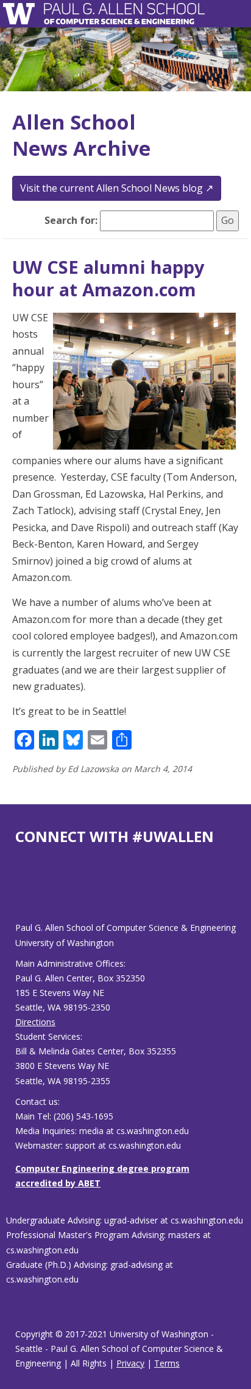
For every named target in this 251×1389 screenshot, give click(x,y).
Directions (35, 1022)
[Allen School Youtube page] (24, 893)
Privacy (130, 1363)
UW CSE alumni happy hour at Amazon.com (108, 278)
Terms (167, 1363)
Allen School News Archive (81, 135)
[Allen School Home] (22, 13)
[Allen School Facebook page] (18, 893)
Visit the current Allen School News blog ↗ (116, 188)
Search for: (70, 220)
